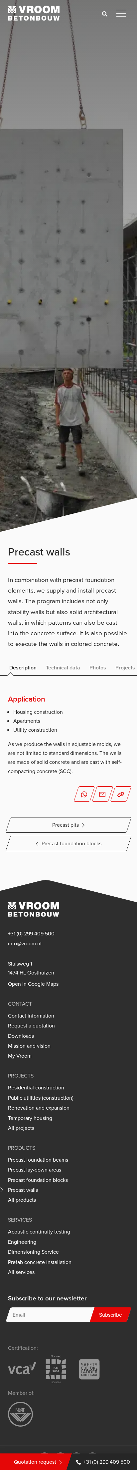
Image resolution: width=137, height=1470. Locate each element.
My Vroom (20, 1055)
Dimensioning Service (33, 1251)
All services (21, 1272)
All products (22, 1199)
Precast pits (65, 824)
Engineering (22, 1241)
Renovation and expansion (38, 1107)
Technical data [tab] (63, 667)
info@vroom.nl (25, 943)
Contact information (31, 1015)
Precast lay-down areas (34, 1169)
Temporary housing (30, 1118)
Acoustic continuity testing (39, 1231)
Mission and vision (29, 1045)
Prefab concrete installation (39, 1262)
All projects (21, 1128)
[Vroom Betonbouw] (34, 13)
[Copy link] (121, 794)
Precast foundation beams (38, 1159)
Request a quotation (31, 1025)
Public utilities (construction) (40, 1097)
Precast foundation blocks (71, 843)
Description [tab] (23, 667)
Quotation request (35, 1461)
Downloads (21, 1035)
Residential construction (36, 1087)
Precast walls (23, 1189)
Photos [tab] (97, 667)
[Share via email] (102, 794)
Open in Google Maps (33, 983)
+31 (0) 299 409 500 (106, 1461)
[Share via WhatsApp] (84, 794)
